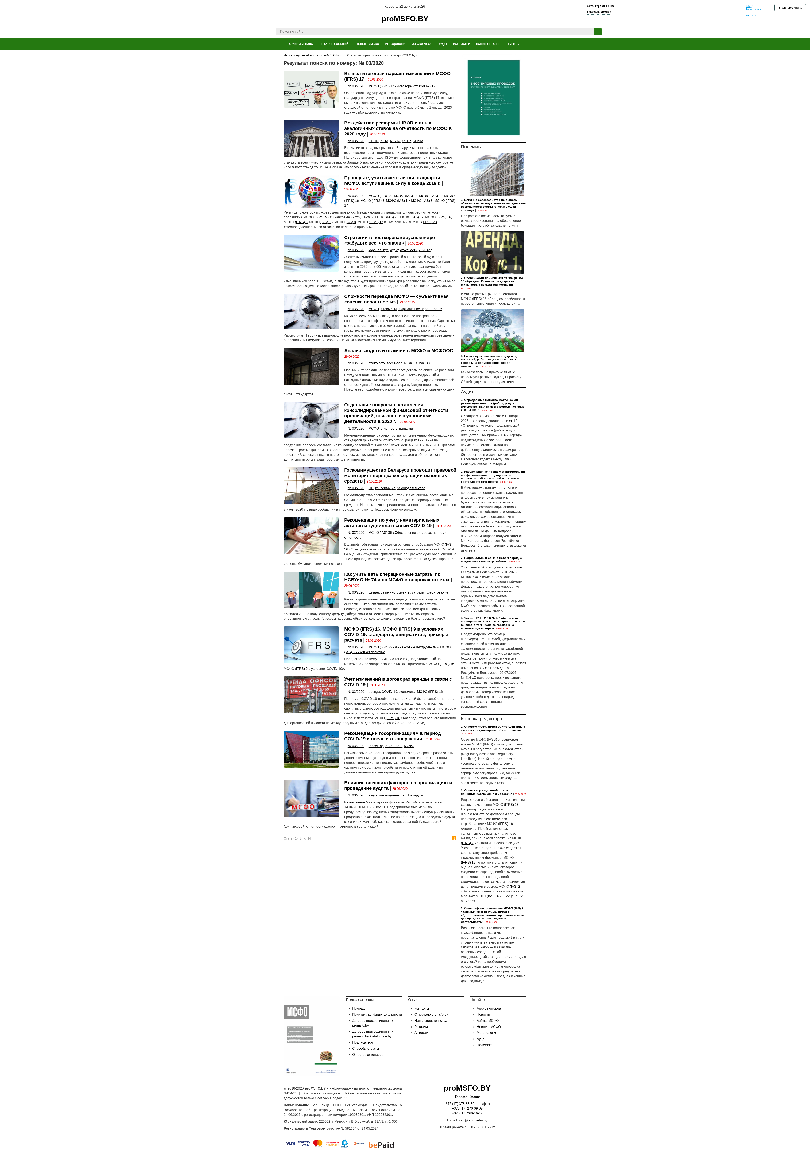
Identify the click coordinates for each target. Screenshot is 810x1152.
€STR (406, 141)
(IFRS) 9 (321, 217)
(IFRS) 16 (443, 217)
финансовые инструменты (389, 592)
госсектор (394, 363)
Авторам (421, 1032)
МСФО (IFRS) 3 (372, 201)
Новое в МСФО (489, 1027)
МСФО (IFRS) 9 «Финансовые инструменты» (404, 647)
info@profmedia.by (473, 1120)
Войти (749, 5)
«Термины (389, 309)
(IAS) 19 (417, 217)
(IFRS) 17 (376, 222)
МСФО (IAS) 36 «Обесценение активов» (400, 532)
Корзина (751, 15)
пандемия (407, 428)
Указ (485, 668)
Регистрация (753, 9)
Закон (517, 567)
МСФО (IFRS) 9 (380, 196)
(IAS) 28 (392, 217)
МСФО (374, 309)
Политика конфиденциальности (377, 1014)
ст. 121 (514, 421)
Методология (487, 1032)
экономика (407, 692)
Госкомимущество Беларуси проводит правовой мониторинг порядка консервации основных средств (400, 475)
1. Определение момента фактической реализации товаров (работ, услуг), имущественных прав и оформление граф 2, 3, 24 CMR (492, 405)
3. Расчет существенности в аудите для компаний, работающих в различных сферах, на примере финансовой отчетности (490, 361)
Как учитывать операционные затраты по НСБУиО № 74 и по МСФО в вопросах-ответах (397, 577)
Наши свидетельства (430, 1020)
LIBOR (374, 141)
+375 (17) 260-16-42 (467, 1113)
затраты (418, 592)
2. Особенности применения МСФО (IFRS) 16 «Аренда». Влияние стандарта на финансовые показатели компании (492, 281)
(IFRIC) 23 (429, 222)
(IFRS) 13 (511, 804)
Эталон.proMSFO (790, 7)
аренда (374, 692)
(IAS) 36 (493, 896)
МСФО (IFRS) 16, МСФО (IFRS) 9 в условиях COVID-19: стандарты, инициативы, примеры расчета (396, 634)
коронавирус (379, 250)
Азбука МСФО (488, 1020)
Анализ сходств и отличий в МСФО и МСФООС (398, 350)
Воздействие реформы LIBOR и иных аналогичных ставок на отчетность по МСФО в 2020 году (398, 128)
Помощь (358, 1008)
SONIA (418, 141)
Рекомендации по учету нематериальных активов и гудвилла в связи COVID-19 (391, 522)
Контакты (421, 1008)
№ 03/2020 (356, 86)
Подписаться (362, 1042)
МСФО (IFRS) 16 (430, 692)
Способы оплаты (365, 1048)
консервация (385, 488)
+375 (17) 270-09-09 (467, 1108)
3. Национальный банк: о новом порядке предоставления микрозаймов (491, 559)
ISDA (384, 141)
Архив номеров (489, 1008)
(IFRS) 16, (447, 664)
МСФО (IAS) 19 (431, 196)
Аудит (481, 1039)
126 (503, 435)
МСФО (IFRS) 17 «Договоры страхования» (402, 86)
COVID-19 (389, 692)
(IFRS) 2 (467, 843)
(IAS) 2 (515, 886)
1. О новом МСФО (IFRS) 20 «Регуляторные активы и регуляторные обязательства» (493, 728)
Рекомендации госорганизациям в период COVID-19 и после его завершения (392, 736)
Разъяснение (354, 802)
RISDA (395, 141)
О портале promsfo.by (431, 1014)
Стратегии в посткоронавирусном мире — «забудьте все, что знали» (392, 240)
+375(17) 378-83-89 (600, 6)
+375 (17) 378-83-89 (459, 1104)
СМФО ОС (424, 363)
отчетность (408, 250)
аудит (394, 250)
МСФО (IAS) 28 (405, 196)
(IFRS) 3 (301, 222)
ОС (371, 488)
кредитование (437, 592)
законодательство (411, 488)
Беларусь (415, 795)
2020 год (425, 250)
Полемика (485, 1045)
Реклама (421, 1027)
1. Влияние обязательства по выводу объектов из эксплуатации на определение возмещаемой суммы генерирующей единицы (493, 205)
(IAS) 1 (325, 222)
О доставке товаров (367, 1054)
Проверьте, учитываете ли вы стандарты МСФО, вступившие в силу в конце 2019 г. (392, 180)
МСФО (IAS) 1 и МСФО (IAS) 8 (409, 201)
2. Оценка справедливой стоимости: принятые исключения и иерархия (488, 792)
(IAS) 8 (351, 222)
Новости (483, 1014)
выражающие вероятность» (420, 309)
